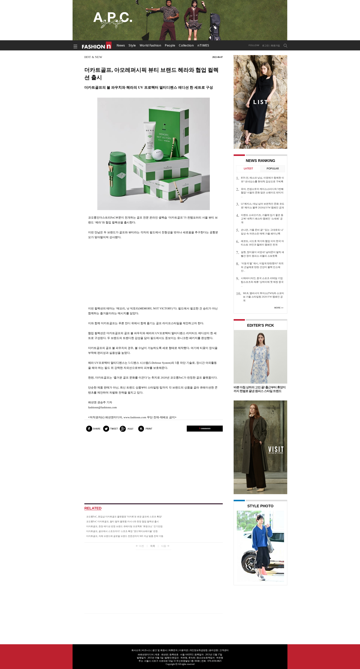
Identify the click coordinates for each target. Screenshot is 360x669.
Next (280, 546)
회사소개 (135, 650)
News (121, 45)
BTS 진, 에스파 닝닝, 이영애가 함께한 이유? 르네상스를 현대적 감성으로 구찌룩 (262, 179)
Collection (186, 45)
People (170, 45)
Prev (240, 546)
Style (132, 45)
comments (205, 428)
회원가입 (275, 45)
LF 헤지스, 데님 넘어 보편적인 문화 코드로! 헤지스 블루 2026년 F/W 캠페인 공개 (262, 205)
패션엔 (97, 45)
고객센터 (224, 650)
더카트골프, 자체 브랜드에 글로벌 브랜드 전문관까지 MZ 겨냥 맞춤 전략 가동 (124, 536)
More (277, 308)
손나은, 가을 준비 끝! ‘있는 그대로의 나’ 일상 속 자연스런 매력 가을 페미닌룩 (262, 231)
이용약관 (183, 650)
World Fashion (150, 45)
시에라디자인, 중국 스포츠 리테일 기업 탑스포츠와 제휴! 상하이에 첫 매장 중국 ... (262, 282)
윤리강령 (213, 650)
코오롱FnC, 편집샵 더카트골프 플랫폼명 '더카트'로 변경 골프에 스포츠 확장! (124, 516)
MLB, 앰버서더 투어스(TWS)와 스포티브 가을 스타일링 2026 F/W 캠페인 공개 (263, 297)
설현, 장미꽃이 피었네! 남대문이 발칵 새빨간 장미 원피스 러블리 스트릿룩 (262, 254)
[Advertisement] (153, 273)
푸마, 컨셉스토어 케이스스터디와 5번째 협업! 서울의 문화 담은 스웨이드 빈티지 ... (262, 193)
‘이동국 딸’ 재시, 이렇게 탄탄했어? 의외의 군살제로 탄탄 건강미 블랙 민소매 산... (262, 267)
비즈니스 (146, 650)
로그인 (265, 45)
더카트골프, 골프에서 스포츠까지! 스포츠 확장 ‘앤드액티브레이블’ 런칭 (122, 531)
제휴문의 (173, 650)
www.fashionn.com (135, 417)
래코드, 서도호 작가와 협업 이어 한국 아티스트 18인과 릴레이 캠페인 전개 (262, 243)
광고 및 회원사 (159, 650)
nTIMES (203, 45)
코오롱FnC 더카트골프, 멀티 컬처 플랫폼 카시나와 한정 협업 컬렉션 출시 (122, 521)
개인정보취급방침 (199, 650)
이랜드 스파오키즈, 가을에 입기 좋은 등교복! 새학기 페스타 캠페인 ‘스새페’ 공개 (262, 219)
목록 (152, 546)
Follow (254, 45)
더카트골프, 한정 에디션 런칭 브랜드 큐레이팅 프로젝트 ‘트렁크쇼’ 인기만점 (124, 526)
